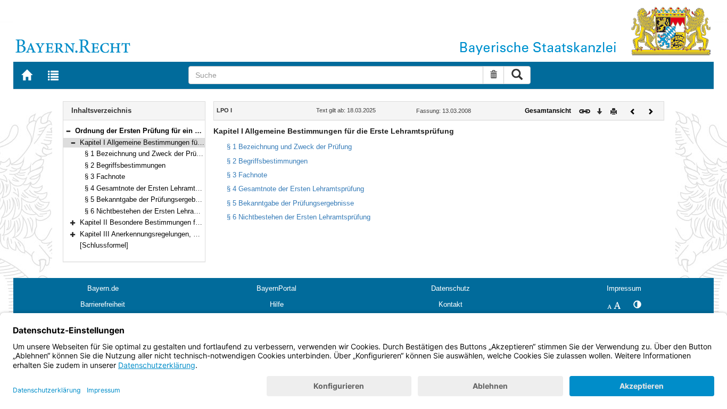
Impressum (624, 288)
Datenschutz (450, 288)
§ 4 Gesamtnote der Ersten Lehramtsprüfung (153, 188)
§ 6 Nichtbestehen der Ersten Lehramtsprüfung (156, 211)
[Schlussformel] (104, 245)
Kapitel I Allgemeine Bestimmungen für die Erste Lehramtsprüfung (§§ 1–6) (195, 142)
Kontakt (450, 304)
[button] (68, 131)
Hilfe (277, 304)
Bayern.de (103, 288)
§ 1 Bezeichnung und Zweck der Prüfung (147, 154)
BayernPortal (276, 288)
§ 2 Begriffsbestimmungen (125, 165)
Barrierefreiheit (102, 304)
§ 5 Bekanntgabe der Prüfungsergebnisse (148, 199)
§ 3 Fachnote (105, 177)
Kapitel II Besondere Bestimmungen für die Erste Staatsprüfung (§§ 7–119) (195, 222)
